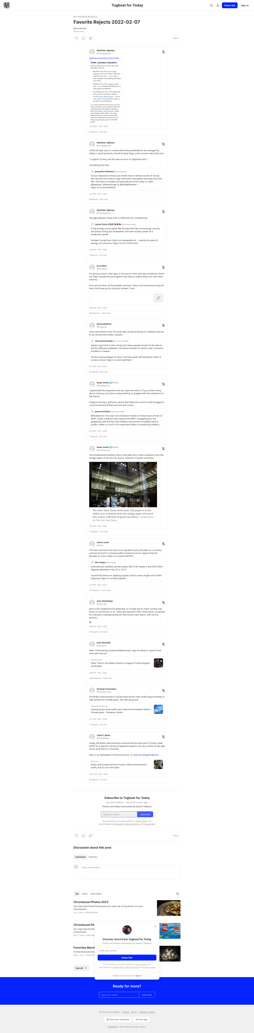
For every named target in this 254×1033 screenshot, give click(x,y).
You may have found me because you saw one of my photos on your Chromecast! (108, 907)
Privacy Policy (149, 967)
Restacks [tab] (93, 857)
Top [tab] (77, 893)
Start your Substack (119, 1019)
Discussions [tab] (96, 893)
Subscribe (229, 5)
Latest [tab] (85, 893)
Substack (112, 1026)
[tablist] (86, 857)
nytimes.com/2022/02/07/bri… (105, 58)
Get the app (141, 1019)
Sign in (245, 5)
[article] (127, 909)
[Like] (76, 38)
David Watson (79, 29)
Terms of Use (141, 964)
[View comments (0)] (83, 38)
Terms (134, 1012)
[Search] (211, 5)
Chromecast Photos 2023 (90, 902)
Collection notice (147, 1012)
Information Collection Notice (126, 967)
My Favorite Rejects (85, 16)
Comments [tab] (80, 857)
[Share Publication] (218, 5)
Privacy (125, 1012)
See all (79, 968)
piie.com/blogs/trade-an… (147, 754)
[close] (155, 926)
